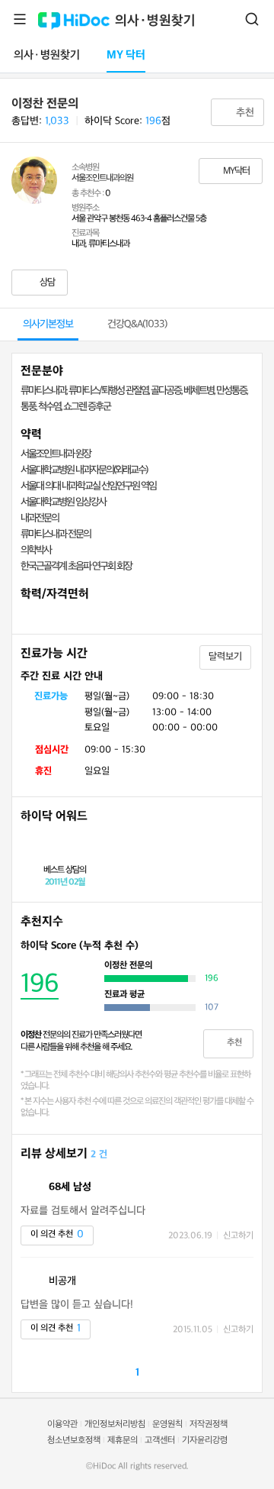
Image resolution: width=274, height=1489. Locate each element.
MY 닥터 (126, 55)
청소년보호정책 (73, 1440)
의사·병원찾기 (155, 21)
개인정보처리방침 (114, 1424)
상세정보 (151, 945)
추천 (243, 112)
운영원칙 (167, 1424)
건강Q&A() (137, 324)
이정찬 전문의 (44, 103)
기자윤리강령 (205, 1440)
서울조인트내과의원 (102, 178)
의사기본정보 (48, 324)
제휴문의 (122, 1440)
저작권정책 (209, 1424)
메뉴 (19, 19)
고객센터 (160, 1440)
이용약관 (62, 1424)
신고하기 (238, 1236)
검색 (252, 19)
